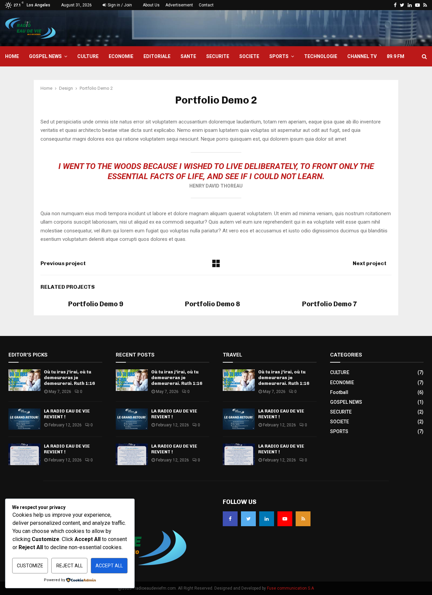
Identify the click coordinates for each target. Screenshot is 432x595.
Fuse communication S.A (290, 588)
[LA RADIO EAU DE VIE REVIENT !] (24, 419)
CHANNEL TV (362, 56)
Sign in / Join (119, 5)
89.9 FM (395, 56)
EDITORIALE (156, 56)
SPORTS (279, 56)
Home (12, 56)
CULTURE (88, 56)
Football (339, 392)
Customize (30, 565)
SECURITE (217, 56)
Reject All (69, 565)
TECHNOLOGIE (320, 56)
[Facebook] (230, 518)
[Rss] (303, 518)
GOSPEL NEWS (45, 56)
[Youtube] (284, 518)
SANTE (188, 56)
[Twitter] (248, 518)
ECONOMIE (121, 56)
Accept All (109, 565)
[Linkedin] (266, 518)
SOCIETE (249, 56)
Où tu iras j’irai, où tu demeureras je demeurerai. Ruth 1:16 (69, 377)
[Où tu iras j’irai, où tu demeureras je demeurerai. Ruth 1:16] (24, 380)
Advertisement (179, 5)
